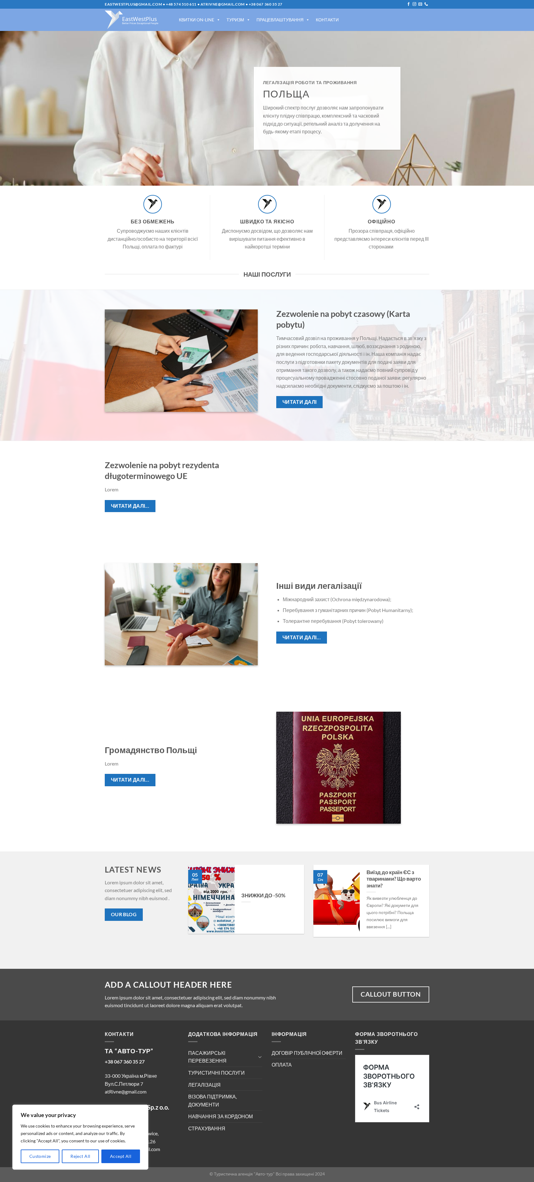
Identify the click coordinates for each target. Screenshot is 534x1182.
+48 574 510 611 (181, 4)
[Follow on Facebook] (408, 4)
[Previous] (196, 905)
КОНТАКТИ (327, 19)
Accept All (120, 1156)
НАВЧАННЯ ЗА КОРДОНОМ (220, 1116)
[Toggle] (259, 1056)
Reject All (80, 1156)
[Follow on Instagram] (414, 4)
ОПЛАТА (282, 1065)
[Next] (421, 905)
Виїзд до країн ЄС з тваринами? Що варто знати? (394, 879)
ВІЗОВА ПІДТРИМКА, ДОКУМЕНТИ (212, 1100)
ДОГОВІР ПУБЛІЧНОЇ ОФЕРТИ (307, 1053)
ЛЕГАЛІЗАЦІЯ (204, 1085)
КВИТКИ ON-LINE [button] (196, 19)
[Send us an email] (420, 4)
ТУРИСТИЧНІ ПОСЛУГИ (216, 1073)
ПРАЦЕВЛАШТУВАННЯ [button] (279, 19)
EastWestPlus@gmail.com (133, 4)
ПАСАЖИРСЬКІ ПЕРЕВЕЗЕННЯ (207, 1057)
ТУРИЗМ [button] (235, 19)
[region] (80, 1137)
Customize (40, 1156)
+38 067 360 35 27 (265, 4)
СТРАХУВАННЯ (206, 1128)
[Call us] (426, 4)
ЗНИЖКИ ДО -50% (263, 895)
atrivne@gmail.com (223, 4)
